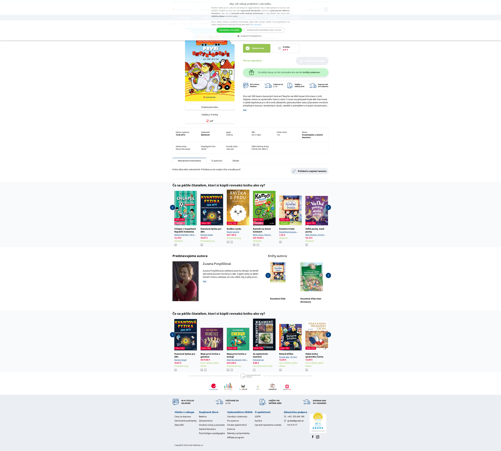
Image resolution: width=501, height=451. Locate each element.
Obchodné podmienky (186, 420)
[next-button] (328, 207)
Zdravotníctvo (206, 420)
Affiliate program (235, 437)
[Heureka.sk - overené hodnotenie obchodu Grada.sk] (317, 422)
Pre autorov (233, 420)
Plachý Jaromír (233, 232)
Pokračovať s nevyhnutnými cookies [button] (264, 30)
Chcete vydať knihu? (237, 424)
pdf (211, 120)
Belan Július (258, 235)
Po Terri (294, 357)
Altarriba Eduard (234, 360)
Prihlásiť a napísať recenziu (312, 171)
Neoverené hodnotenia (189, 160)
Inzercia (231, 429)
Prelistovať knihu (209, 107)
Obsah (235, 160)
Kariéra (258, 420)
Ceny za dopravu (183, 416)
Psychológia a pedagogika (212, 433)
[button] (250, 36)
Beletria (203, 416)
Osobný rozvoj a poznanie (212, 424)
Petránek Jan (258, 360)
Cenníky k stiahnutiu (237, 416)
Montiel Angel (207, 235)
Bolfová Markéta (181, 235)
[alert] (250, 20)
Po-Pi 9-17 (292, 424)
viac (245, 109)
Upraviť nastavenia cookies (268, 424)
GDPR (258, 416)
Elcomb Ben (284, 357)
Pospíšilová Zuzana (287, 232)
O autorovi (216, 160)
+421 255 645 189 (295, 416)
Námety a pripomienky (238, 433)
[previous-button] (172, 207)
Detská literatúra (207, 429)
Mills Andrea (311, 235)
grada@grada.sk (295, 420)
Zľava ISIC (179, 424)
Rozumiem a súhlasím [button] (229, 30)
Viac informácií (255, 24)
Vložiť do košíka (315, 61)
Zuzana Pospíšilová (217, 263)
